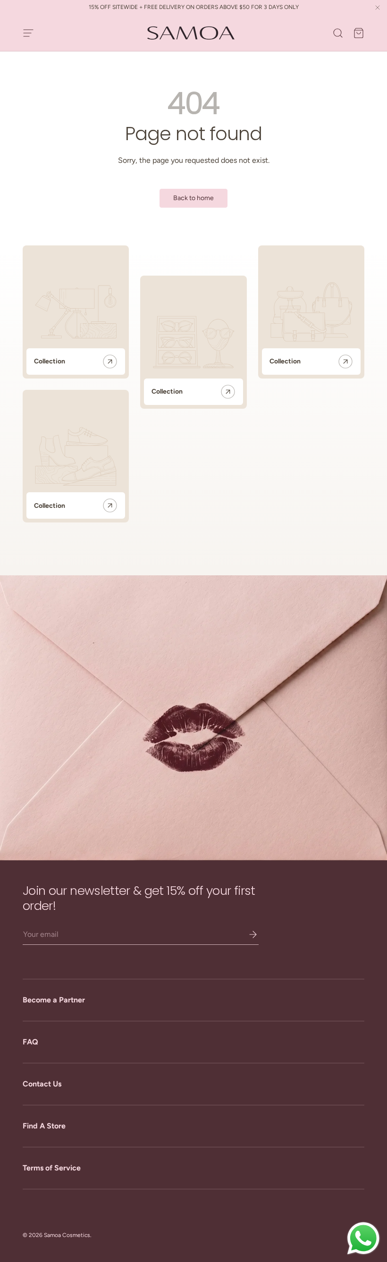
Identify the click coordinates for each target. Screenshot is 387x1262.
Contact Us (42, 1083)
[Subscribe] (246, 934)
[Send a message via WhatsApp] (363, 1238)
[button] (358, 33)
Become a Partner (54, 999)
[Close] (377, 8)
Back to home (193, 198)
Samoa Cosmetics (67, 1235)
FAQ (30, 1041)
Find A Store (44, 1125)
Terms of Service (52, 1167)
